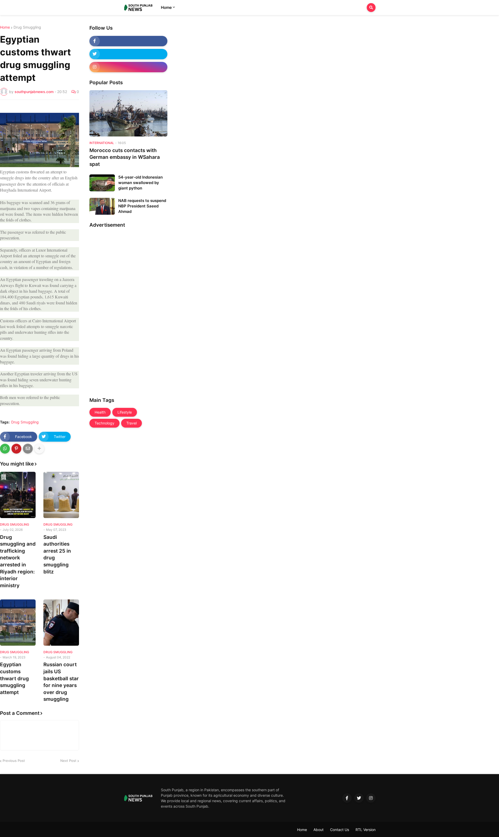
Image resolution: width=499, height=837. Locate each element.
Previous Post (14, 760)
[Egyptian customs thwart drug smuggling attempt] (18, 622)
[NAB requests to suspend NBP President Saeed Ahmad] (102, 206)
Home (5, 27)
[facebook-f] (128, 41)
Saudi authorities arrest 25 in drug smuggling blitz (57, 554)
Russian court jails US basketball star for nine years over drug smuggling (61, 682)
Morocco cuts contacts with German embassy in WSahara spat (124, 157)
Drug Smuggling (27, 27)
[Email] (28, 449)
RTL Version (366, 829)
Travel (131, 423)
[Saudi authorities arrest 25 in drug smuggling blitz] (61, 495)
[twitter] (128, 54)
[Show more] (39, 449)
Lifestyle (124, 412)
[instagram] (128, 67)
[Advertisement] (110, 311)
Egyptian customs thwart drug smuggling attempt (14, 678)
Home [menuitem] (166, 7)
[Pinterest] (16, 449)
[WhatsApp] (5, 449)
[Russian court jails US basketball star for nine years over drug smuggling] (61, 622)
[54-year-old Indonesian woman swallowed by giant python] (102, 182)
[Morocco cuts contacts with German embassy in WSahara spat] (128, 113)
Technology (104, 423)
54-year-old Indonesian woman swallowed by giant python (140, 183)
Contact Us (339, 829)
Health (100, 412)
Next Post (68, 760)
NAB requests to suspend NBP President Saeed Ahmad (142, 206)
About (318, 829)
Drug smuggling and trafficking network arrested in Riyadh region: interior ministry (18, 561)
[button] (371, 7)
